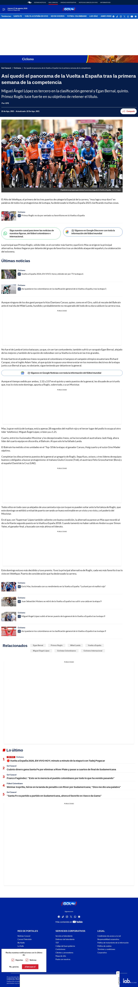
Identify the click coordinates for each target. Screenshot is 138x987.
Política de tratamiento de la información (113, 943)
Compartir (131, 111)
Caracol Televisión (25, 939)
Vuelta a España (94, 645)
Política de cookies (104, 946)
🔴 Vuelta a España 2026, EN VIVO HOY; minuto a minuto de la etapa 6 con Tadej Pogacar (56, 760)
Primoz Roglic (57, 645)
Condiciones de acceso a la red (109, 936)
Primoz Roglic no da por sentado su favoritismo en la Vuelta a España (53, 215)
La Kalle (21, 946)
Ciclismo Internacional (93, 651)
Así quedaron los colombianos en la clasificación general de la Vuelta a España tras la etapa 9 (63, 631)
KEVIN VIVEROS (58, 16)
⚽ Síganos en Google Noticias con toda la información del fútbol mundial (64, 373)
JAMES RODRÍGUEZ (109, 16)
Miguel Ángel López (41, 651)
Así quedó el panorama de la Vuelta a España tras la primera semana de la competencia (57, 68)
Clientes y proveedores (64, 953)
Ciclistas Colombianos (66, 651)
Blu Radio (21, 943)
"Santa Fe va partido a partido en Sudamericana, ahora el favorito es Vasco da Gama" (54, 795)
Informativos (105, 2)
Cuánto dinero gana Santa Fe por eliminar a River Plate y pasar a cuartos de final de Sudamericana (61, 769)
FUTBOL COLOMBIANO (77, 16)
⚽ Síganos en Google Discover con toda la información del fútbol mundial (93, 232)
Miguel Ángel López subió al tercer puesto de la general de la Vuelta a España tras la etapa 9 (63, 616)
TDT (57, 943)
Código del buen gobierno (65, 946)
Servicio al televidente (64, 936)
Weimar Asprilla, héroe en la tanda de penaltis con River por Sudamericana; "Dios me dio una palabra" (64, 786)
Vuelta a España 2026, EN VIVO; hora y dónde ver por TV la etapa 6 (52, 273)
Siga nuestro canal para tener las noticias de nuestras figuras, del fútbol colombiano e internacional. (32, 233)
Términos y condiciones (106, 949)
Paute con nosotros (63, 959)
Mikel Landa (75, 645)
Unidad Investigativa (68, 2)
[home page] (29, 2)
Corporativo (102, 953)
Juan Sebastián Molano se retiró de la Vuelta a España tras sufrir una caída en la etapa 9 (61, 601)
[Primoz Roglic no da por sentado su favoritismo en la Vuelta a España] (8, 216)
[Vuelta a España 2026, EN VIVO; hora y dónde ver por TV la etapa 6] (8, 274)
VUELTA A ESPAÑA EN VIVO (36, 16)
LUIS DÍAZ (93, 16)
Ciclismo (17, 68)
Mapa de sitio (61, 956)
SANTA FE (17, 16)
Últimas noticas (40, 2)
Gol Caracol (53, 2)
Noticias (33, 960)
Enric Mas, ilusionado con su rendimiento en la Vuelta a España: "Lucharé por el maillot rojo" (63, 586)
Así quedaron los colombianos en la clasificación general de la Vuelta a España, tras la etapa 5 (63, 288)
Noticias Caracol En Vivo (88, 2)
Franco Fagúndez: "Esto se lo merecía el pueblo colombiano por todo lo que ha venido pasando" (61, 778)
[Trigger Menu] (3, 9)
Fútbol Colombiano (15, 783)
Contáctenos (60, 949)
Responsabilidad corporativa (108, 939)
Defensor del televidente (65, 939)
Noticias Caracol (24, 936)
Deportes (19, 960)
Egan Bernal (38, 645)
